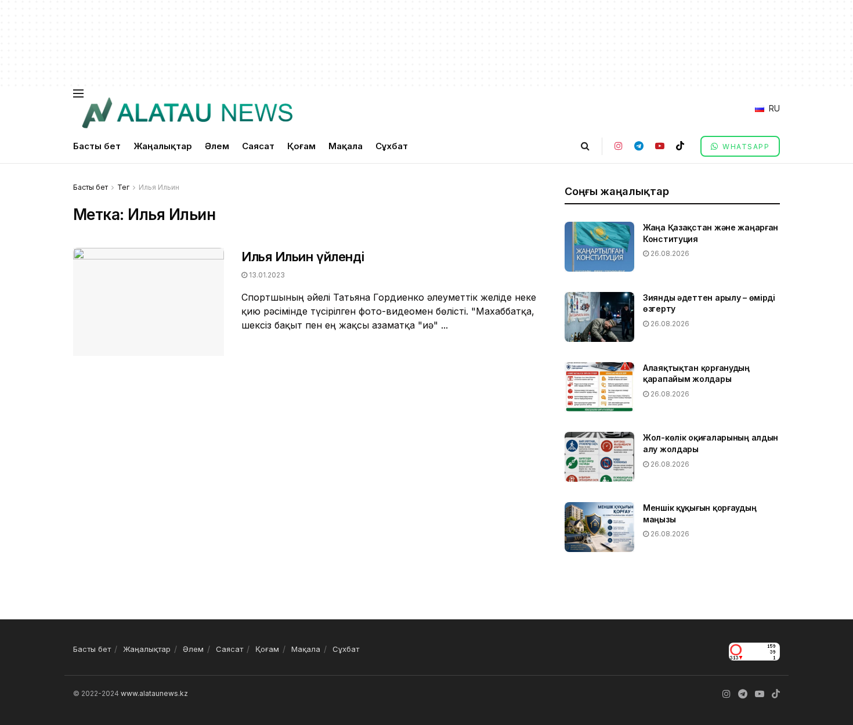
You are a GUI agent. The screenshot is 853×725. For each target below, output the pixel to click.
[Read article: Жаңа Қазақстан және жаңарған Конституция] (599, 247)
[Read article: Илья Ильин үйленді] (148, 302)
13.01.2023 (266, 274)
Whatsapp (745, 146)
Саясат (258, 146)
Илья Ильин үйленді (302, 256)
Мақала (345, 146)
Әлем (217, 146)
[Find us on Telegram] (639, 146)
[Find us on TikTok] (680, 146)
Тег (123, 187)
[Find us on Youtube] (659, 146)
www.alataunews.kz (154, 693)
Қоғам (301, 146)
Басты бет (97, 146)
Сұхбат (391, 146)
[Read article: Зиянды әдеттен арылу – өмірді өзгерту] (599, 317)
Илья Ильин (159, 187)
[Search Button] (585, 146)
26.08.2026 (669, 253)
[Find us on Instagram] (619, 146)
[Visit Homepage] (186, 113)
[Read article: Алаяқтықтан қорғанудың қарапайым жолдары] (599, 387)
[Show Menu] (78, 93)
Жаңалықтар (162, 146)
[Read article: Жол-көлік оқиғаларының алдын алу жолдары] (599, 457)
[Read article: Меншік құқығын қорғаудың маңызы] (599, 527)
